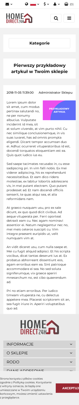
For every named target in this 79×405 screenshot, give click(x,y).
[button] (69, 4)
